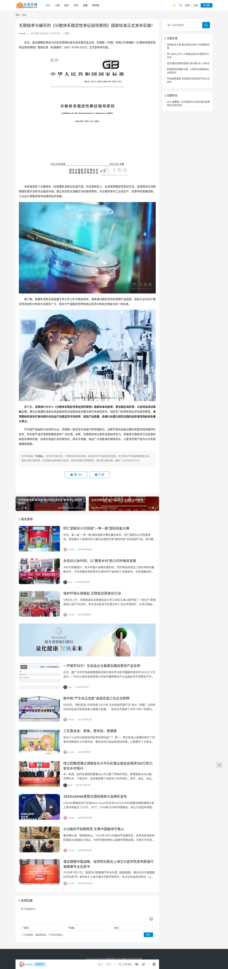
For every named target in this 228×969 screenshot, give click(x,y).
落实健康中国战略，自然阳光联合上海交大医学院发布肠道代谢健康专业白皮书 (108, 864)
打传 (76, 5)
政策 (85, 5)
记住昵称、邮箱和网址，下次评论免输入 (43, 934)
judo (169, 101)
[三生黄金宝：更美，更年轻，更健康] (39, 741)
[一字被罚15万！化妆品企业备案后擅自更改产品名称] (39, 676)
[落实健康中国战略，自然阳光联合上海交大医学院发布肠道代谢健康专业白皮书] (39, 872)
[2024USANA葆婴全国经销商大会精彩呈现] (39, 807)
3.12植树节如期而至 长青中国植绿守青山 (93, 829)
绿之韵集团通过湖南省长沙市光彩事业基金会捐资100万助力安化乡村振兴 (108, 765)
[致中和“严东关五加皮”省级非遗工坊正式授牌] (39, 709)
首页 (18, 15)
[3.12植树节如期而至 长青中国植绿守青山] (39, 839)
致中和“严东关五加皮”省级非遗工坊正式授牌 (96, 698)
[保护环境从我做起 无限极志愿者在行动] (39, 604)
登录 (187, 5)
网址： (117, 927)
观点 (66, 5)
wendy (22, 33)
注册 (195, 5)
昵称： (27, 927)
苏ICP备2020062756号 (129, 958)
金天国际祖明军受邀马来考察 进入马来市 (188, 63)
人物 (57, 5)
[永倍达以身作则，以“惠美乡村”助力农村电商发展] (39, 571)
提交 (148, 934)
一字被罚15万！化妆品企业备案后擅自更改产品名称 (101, 666)
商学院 (95, 5)
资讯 (48, 5)
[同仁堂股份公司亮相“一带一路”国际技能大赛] (39, 539)
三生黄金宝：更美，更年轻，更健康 (90, 731)
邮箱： (72, 927)
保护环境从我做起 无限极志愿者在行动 (92, 593)
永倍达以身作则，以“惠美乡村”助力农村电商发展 (99, 561)
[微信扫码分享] (137, 964)
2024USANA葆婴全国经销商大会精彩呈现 (95, 797)
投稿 (207, 5)
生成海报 (127, 964)
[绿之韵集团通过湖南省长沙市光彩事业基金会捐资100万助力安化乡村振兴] (39, 774)
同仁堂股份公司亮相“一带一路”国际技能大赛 (96, 528)
